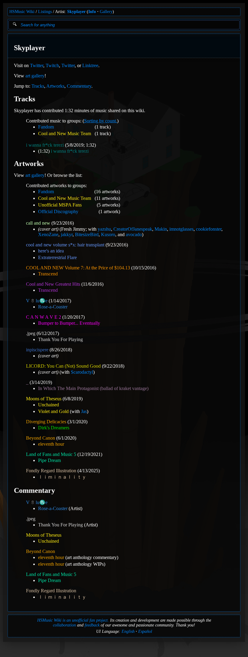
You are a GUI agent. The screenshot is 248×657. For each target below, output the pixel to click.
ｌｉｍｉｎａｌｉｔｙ (62, 477)
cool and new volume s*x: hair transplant (65, 244)
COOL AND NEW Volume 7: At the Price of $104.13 (78, 267)
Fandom (46, 126)
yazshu (104, 229)
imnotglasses (181, 229)
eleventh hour (51, 444)
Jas (84, 411)
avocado (134, 234)
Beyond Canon (40, 438)
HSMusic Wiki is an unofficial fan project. (73, 620)
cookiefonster (208, 229)
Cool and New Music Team (64, 133)
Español (145, 631)
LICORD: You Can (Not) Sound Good (63, 366)
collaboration (64, 625)
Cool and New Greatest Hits (53, 284)
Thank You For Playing (60, 339)
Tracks (37, 86)
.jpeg (30, 333)
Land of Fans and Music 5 (51, 454)
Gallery (106, 11)
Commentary (79, 86)
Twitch (52, 65)
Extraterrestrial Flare (57, 257)
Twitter (36, 65)
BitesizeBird (87, 234)
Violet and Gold (53, 411)
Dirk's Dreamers (53, 427)
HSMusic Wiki (21, 11)
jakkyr (67, 234)
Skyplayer (76, 11)
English (128, 631)
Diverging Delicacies (46, 421)
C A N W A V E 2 (43, 317)
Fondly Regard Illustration (51, 470)
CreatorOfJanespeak (132, 229)
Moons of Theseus (43, 398)
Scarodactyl (82, 372)
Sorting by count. (100, 120)
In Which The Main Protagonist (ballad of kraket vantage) (93, 388)
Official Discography (58, 211)
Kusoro (108, 234)
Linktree (90, 65)
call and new (38, 223)
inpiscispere (37, 349)
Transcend (48, 273)
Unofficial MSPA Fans (60, 204)
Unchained (48, 404)
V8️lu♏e (36, 300)
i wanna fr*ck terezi (45, 145)
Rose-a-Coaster (52, 306)
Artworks (55, 86)
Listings (45, 11)
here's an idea (51, 250)
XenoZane (48, 234)
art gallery (34, 75)
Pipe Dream (49, 460)
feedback (92, 625)
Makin (161, 229)
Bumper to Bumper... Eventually (69, 323)
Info (92, 11)
